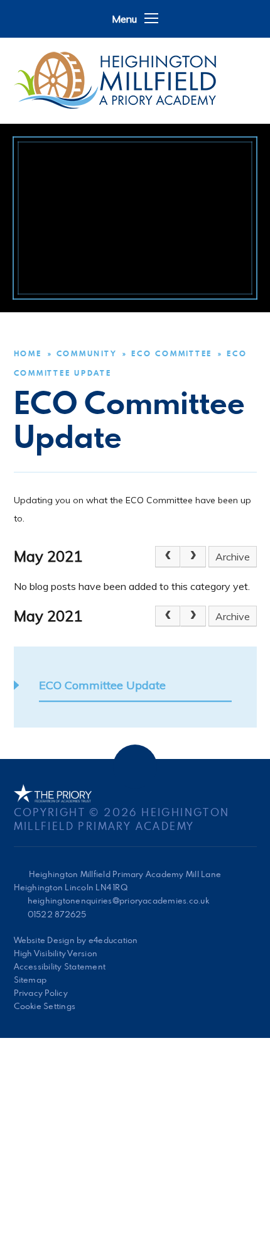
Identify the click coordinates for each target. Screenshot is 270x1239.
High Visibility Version (56, 953)
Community (87, 353)
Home (28, 353)
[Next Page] (192, 556)
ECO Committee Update (102, 685)
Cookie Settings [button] (45, 1006)
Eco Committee (171, 353)
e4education (113, 940)
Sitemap (30, 979)
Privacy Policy (41, 992)
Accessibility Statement (60, 966)
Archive (232, 556)
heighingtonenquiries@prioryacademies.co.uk (118, 900)
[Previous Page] (167, 556)
